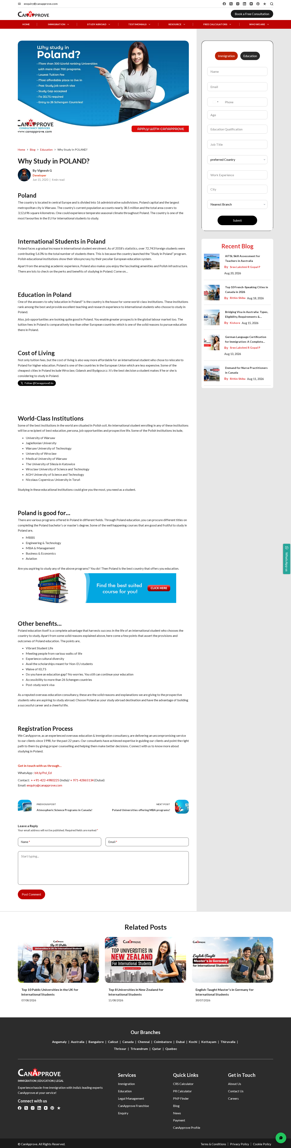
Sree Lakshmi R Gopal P (245, 267)
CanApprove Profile (186, 1127)
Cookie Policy (262, 1144)
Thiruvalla (228, 1042)
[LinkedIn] (244, 3)
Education (125, 1091)
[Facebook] (224, 3)
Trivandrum (139, 1048)
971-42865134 (83, 780)
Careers (233, 1098)
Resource (174, 24)
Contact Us (235, 1091)
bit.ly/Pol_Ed (43, 773)
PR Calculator (182, 1091)
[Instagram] (237, 3)
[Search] (271, 3)
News (177, 1113)
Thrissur (120, 1048)
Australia (77, 1042)
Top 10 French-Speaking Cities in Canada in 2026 (246, 289)
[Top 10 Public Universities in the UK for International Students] (58, 960)
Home (26, 24)
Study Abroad (96, 24)
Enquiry (123, 1113)
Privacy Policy (239, 1144)
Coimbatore (163, 1042)
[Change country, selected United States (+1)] (215, 102)
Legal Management (131, 1098)
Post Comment (31, 894)
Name (25, 842)
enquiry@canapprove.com (41, 3)
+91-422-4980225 (46, 780)
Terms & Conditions (213, 1144)
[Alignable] (264, 3)
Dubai (180, 1042)
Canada (128, 1042)
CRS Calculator (183, 1084)
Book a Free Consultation (252, 14)
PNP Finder (181, 1098)
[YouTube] (251, 3)
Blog (176, 1106)
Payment (179, 1120)
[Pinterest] (258, 3)
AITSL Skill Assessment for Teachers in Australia (242, 258)
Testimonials (137, 24)
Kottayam (208, 1042)
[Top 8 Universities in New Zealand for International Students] (145, 960)
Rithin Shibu (237, 297)
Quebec (171, 1048)
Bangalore (96, 1042)
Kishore (235, 322)
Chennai (144, 1042)
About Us (234, 1084)
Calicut (113, 1042)
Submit (237, 220)
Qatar (156, 1048)
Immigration (56, 24)
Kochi (193, 1042)
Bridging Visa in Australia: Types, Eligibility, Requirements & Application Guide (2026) (246, 314)
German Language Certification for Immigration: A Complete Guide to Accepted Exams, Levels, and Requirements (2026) (247, 339)
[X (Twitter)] (231, 3)
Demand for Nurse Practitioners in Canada (246, 370)
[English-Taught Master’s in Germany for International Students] (232, 960)
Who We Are (257, 24)
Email (112, 842)
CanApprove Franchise (133, 1106)
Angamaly (59, 1042)
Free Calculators (215, 24)
